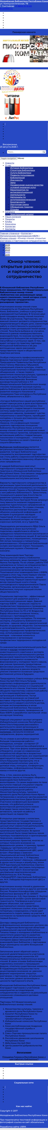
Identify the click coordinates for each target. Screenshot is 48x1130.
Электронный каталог (22, 214)
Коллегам (10, 226)
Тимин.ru (6, 848)
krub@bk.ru (6, 8)
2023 (7, 250)
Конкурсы (10, 224)
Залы (13, 182)
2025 (7, 245)
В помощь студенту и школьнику (23, 15)
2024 (7, 247)
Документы (16, 180)
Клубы (8, 221)
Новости (9, 163)
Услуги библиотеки (20, 173)
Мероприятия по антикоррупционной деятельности (21, 192)
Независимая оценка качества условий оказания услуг (26, 186)
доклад (14, 649)
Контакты (10, 229)
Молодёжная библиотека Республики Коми (24, 1)
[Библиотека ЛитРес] (12, 119)
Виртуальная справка (16, 13)
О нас (8, 165)
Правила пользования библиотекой (22, 176)
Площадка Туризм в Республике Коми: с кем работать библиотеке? (24, 1058)
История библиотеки (21, 168)
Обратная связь (13, 25)
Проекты (10, 219)
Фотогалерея (24, 1052)
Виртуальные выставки (17, 18)
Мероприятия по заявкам (19, 20)
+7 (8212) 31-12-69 (23, 6)
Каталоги (10, 212)
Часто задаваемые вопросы (20, 23)
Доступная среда (19, 204)
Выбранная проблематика (14, 447)
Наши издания (13, 216)
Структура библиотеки (22, 170)
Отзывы (9, 27)
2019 (7, 255)
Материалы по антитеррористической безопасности (23, 199)
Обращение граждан (21, 207)
